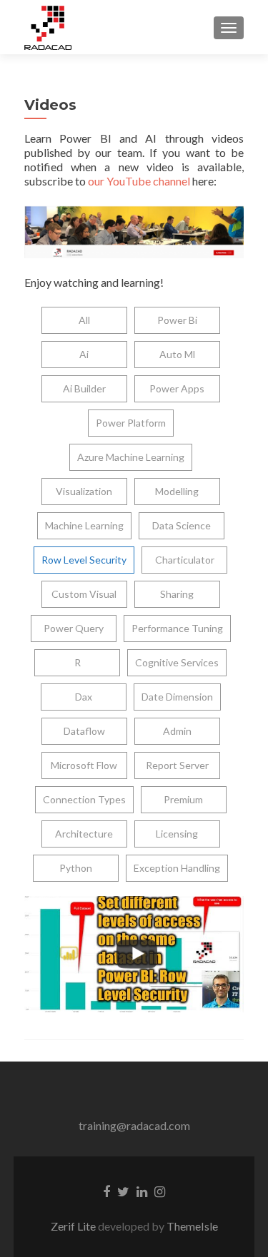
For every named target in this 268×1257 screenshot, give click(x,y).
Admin (177, 731)
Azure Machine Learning (130, 457)
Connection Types (84, 799)
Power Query (74, 628)
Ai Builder (84, 388)
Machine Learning (84, 525)
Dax (83, 697)
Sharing (177, 594)
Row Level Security (83, 560)
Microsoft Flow (84, 765)
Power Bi (177, 320)
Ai (84, 354)
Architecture (84, 834)
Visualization (84, 491)
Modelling (177, 491)
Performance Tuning (177, 628)
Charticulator (184, 560)
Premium (183, 799)
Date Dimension (177, 697)
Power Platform (131, 423)
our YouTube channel (139, 181)
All (84, 320)
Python (75, 868)
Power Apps (176, 388)
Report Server (177, 765)
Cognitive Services (177, 662)
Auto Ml (177, 354)
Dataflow (84, 731)
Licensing (177, 834)
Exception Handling (177, 868)
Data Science (181, 525)
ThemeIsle (192, 1226)
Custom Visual (83, 594)
